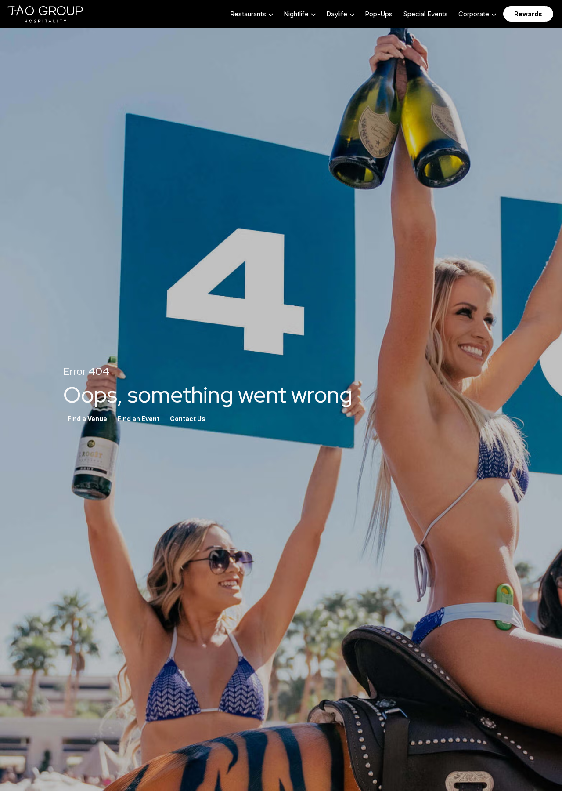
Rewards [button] (528, 14)
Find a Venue (87, 418)
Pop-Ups (379, 14)
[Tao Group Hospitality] (45, 14)
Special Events (425, 14)
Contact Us (187, 418)
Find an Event (138, 418)
